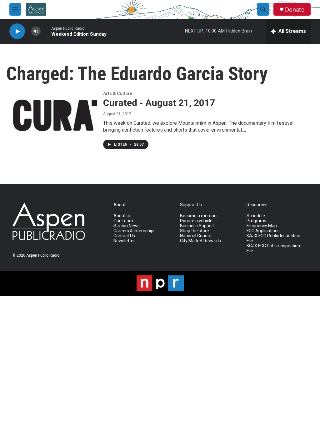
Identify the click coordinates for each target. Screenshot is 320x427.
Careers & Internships (134, 231)
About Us (122, 216)
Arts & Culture (117, 93)
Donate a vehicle (196, 221)
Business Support (197, 226)
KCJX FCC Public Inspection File (273, 248)
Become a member (199, 216)
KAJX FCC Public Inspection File (273, 238)
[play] (17, 31)
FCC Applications (263, 231)
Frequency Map (262, 226)
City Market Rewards (200, 241)
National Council (196, 236)
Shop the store (194, 231)
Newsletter (124, 241)
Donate (294, 9)
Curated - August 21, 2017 (159, 102)
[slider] (46, 31)
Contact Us (124, 236)
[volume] (36, 31)
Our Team (123, 221)
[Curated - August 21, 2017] (54, 114)
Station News (126, 226)
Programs (256, 221)
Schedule (256, 216)
